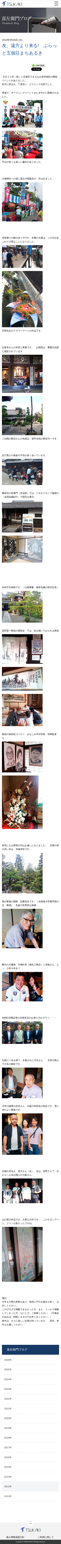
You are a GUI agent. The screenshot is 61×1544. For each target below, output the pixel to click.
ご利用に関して (46, 1537)
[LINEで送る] (38, 65)
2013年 (8, 1486)
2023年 (8, 1389)
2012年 (8, 1496)
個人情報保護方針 (15, 1537)
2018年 (8, 1437)
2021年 (8, 1408)
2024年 (8, 1379)
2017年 (8, 1447)
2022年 (8, 1398)
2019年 (8, 1428)
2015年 (8, 1467)
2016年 (8, 1457)
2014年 (8, 1476)
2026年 (8, 1360)
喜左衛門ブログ (17, 1349)
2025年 (8, 1369)
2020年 (8, 1418)
